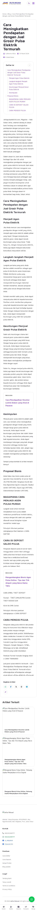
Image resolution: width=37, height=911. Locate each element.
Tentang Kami (6, 878)
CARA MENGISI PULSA (17, 110)
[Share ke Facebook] (11, 687)
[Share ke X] (16, 687)
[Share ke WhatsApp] (5, 687)
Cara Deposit (6, 859)
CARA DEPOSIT (21, 613)
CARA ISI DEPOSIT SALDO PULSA (18, 106)
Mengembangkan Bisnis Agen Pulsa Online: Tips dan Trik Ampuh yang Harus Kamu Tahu (18, 581)
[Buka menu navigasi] (33, 3)
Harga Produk (6, 863)
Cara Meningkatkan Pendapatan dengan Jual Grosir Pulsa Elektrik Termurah (18, 72)
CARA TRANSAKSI (11, 659)
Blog (9, 14)
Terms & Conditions (8, 885)
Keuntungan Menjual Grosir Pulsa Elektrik (19, 88)
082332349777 (10, 837)
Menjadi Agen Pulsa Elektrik (19, 78)
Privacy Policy (7, 889)
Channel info (9, 844)
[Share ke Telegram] (27, 687)
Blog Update (6, 867)
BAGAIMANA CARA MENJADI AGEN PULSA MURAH (19, 100)
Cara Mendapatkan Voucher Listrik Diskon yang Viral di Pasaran (18, 403)
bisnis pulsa (17, 512)
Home (4, 14)
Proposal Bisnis (12, 96)
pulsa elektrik (20, 624)
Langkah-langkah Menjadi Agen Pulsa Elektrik (18, 82)
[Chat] (32, 899)
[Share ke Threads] (21, 687)
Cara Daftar (6, 856)
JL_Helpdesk (9, 840)
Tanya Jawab (6, 882)
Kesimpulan (13, 93)
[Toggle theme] (29, 3)
